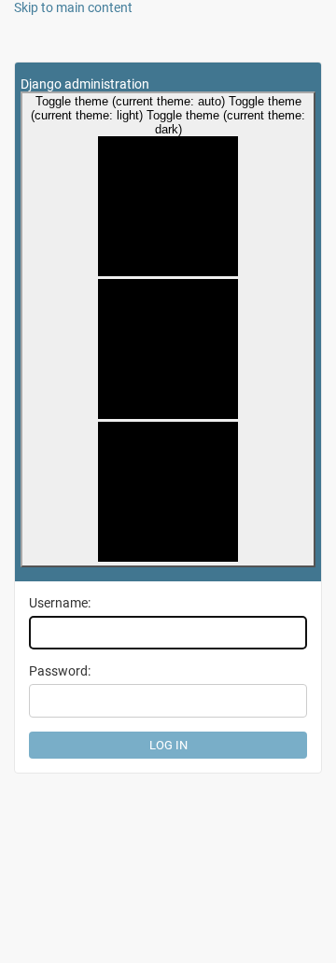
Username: (60, 602)
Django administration (85, 84)
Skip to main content (73, 7)
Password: (60, 670)
